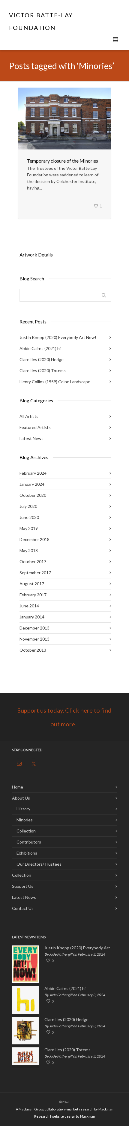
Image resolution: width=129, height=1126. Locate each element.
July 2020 (28, 506)
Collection (26, 830)
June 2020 (29, 517)
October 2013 (33, 650)
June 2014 (29, 605)
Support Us (22, 886)
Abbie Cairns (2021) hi (40, 348)
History (23, 808)
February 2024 (33, 473)
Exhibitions (26, 852)
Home (17, 786)
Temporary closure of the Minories (62, 161)
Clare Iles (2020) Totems (43, 370)
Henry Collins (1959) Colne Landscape (55, 381)
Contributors (28, 841)
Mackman (87, 1116)
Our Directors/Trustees (39, 864)
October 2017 (33, 561)
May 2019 (29, 528)
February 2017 (33, 594)
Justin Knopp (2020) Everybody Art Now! (58, 337)
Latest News (32, 438)
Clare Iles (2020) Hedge (42, 359)
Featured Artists (35, 427)
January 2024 (32, 484)
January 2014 (32, 616)
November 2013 (35, 638)
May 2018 (29, 550)
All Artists (29, 416)
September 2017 (35, 572)
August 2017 (32, 583)
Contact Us (23, 908)
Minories (24, 819)
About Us (21, 797)
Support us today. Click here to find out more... (64, 717)
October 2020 (33, 495)
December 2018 (35, 539)
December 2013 (35, 627)
